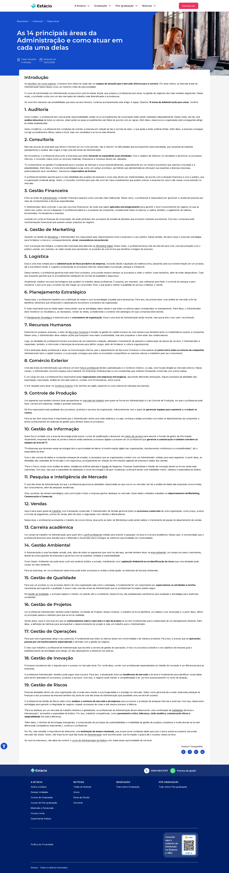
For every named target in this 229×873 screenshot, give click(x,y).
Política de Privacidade (42, 844)
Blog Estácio (22, 21)
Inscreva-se (188, 5)
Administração (49, 198)
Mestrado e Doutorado (42, 808)
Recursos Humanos (79, 332)
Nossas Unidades (39, 792)
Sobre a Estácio (39, 787)
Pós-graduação (125, 5)
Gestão (105, 466)
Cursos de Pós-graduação (44, 802)
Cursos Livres (38, 813)
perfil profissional (93, 534)
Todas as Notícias (82, 787)
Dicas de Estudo (81, 797)
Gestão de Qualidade (38, 594)
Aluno (76, 792)
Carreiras (78, 802)
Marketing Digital (104, 246)
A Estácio (80, 5)
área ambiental (158, 552)
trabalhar (56, 511)
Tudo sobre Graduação (128, 787)
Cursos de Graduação (42, 797)
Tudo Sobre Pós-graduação (173, 787)
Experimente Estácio (41, 818)
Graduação (100, 5)
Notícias (147, 5)
